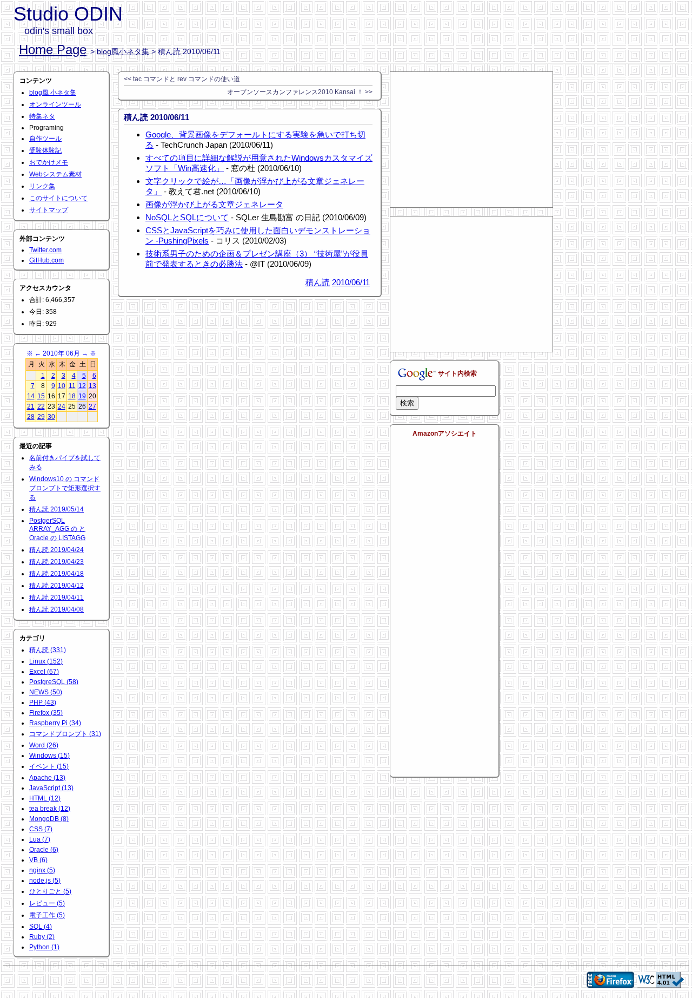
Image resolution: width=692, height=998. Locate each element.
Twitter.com (45, 250)
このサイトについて (58, 198)
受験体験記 (45, 150)
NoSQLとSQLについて (187, 217)
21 (31, 406)
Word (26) (43, 745)
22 (41, 406)
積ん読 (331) (47, 650)
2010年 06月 (61, 353)
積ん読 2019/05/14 (56, 509)
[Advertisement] (471, 139)
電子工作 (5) (47, 915)
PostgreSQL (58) (53, 682)
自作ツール (45, 138)
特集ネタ (42, 116)
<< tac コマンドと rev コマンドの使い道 (182, 79)
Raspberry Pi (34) (55, 723)
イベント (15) (49, 766)
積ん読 (317, 282)
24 (61, 406)
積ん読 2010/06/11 (156, 117)
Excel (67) (44, 671)
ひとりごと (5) (50, 891)
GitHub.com (46, 260)
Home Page (52, 49)
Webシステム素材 (55, 174)
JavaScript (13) (51, 788)
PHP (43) (42, 702)
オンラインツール (55, 104)
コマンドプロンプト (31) (65, 734)
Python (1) (44, 947)
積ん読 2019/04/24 (56, 550)
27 (92, 406)
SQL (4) (40, 926)
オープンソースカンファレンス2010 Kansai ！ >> (299, 92)
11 (72, 386)
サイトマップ (48, 210)
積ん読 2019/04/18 (56, 573)
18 (72, 396)
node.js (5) (45, 880)
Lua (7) (39, 839)
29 (41, 417)
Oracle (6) (43, 849)
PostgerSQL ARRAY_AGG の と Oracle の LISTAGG (57, 529)
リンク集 (42, 186)
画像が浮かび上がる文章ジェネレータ (214, 204)
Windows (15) (49, 755)
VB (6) (38, 860)
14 (31, 396)
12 (82, 386)
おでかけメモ (48, 162)
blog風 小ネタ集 (52, 92)
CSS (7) (40, 829)
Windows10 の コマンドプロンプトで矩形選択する (65, 488)
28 (31, 417)
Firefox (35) (46, 713)
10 (61, 386)
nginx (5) (42, 870)
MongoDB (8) (49, 819)
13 (92, 386)
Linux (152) (46, 661)
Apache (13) (47, 778)
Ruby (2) (42, 937)
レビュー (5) (47, 903)
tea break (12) (49, 808)
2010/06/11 (351, 282)
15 (41, 396)
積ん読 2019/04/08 (56, 609)
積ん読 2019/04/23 (56, 562)
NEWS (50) (45, 692)
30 (51, 417)
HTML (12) (45, 798)
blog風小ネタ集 (123, 51)
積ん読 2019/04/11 (56, 597)
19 (82, 396)
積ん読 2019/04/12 (56, 585)
